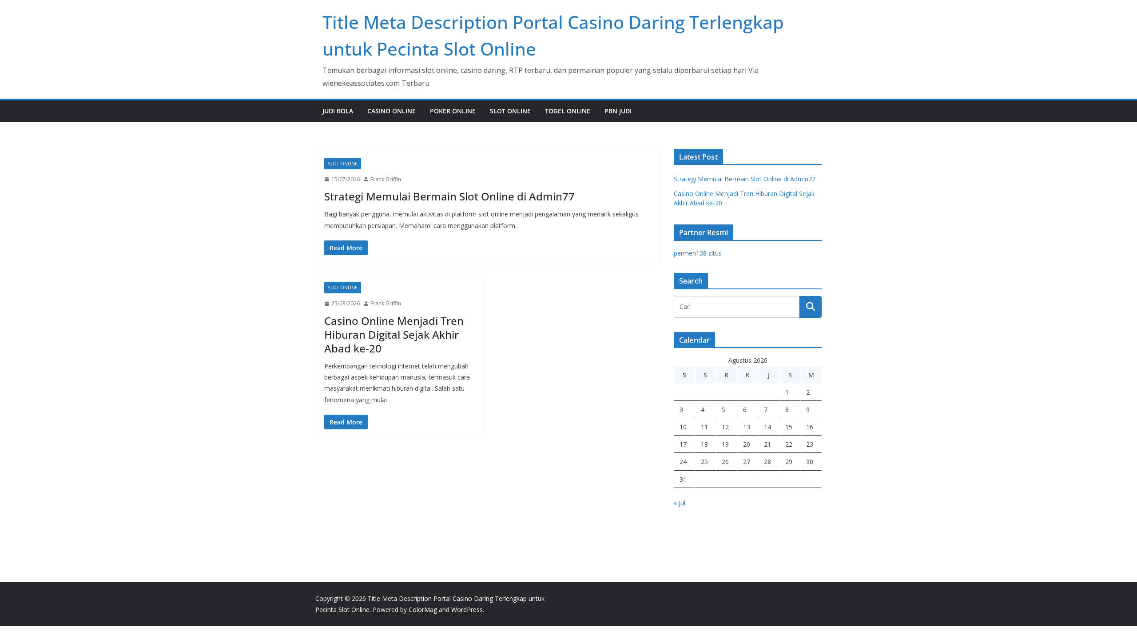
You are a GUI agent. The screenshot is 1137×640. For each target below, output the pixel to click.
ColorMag (423, 609)
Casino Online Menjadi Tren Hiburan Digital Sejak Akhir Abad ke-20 (394, 334)
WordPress (467, 609)
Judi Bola (337, 111)
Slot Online (510, 111)
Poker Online (453, 111)
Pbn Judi (618, 111)
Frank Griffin (385, 179)
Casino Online (391, 111)
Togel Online (567, 111)
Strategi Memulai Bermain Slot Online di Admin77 (449, 196)
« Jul (679, 503)
